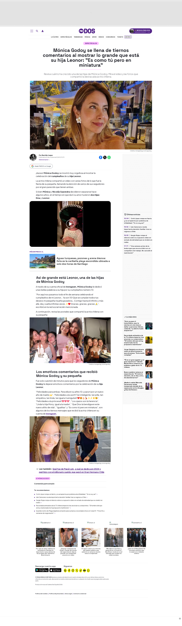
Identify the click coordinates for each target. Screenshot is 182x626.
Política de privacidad (56, 593)
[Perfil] (43, 31)
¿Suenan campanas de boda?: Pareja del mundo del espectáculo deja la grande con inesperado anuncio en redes (68, 552)
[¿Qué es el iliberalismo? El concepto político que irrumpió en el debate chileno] (136, 537)
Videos (101, 37)
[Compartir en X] (105, 157)
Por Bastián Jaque (46, 155)
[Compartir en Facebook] (100, 157)
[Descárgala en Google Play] (42, 570)
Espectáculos (66, 37)
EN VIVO (128, 37)
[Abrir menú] (32, 31)
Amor (94, 37)
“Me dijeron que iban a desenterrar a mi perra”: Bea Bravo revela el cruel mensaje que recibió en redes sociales (113, 552)
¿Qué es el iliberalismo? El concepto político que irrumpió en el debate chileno (136, 551)
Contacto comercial (79, 593)
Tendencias (78, 37)
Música (87, 37)
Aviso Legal (68, 593)
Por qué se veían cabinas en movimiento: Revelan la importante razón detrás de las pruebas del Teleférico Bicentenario (45, 552)
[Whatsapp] (88, 570)
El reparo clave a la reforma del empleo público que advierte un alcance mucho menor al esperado (91, 551)
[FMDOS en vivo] (132, 31)
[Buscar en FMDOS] (37, 31)
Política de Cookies (41, 593)
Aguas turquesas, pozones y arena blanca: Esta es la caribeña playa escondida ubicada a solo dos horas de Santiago (83, 261)
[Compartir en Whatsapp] (109, 157)
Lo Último (55, 37)
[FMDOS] (87, 31)
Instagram (51, 413)
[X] (76, 570)
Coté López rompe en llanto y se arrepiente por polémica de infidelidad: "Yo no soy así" (66, 494)
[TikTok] (80, 570)
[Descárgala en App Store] (55, 570)
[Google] (65, 570)
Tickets (120, 37)
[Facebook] (69, 570)
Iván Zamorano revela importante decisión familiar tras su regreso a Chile (61, 497)
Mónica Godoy (43, 478)
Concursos (110, 37)
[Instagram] (72, 570)
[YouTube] (84, 570)
